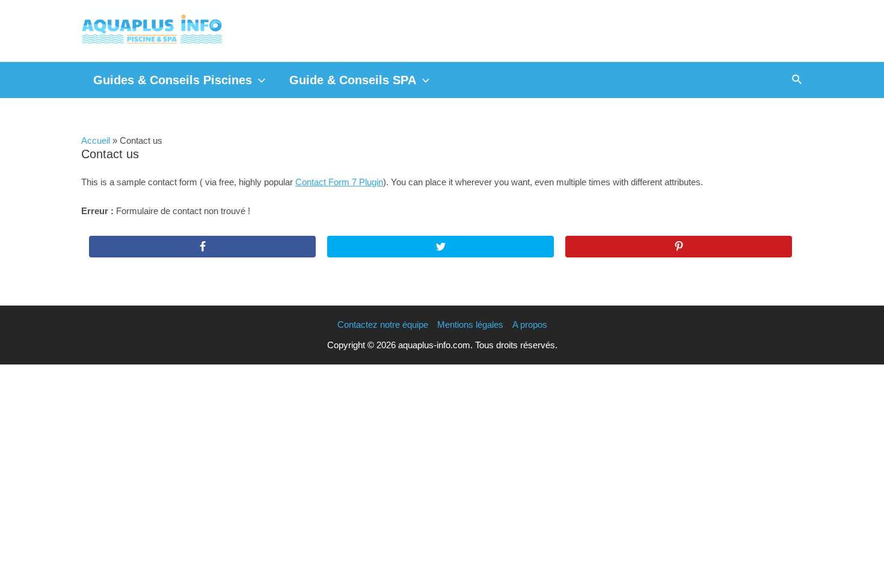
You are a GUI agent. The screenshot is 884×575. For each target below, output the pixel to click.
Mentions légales (470, 324)
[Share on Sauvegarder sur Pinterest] (678, 246)
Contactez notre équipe (382, 324)
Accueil (95, 140)
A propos (529, 324)
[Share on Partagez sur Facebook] (202, 246)
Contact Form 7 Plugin (339, 182)
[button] (258, 80)
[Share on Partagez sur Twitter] (440, 246)
